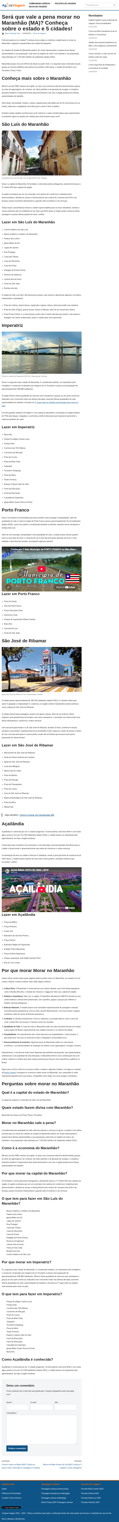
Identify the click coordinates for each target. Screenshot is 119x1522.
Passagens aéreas (50, 1484)
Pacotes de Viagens (65, 4)
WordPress (20, 1519)
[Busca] (114, 5)
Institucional (8, 1484)
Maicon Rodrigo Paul (12, 33)
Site (56, 1402)
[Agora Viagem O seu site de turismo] (13, 5)
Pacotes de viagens (91, 1484)
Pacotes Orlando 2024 (90, 1502)
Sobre (4, 1489)
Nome (9, 1402)
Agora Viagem (10, 1073)
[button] (51, 3)
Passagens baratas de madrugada (55, 1493)
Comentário (11, 1413)
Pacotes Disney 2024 (90, 1493)
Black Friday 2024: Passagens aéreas (57, 1502)
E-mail (33, 1402)
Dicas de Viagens (38, 7)
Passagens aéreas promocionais (54, 1489)
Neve (4, 1519)
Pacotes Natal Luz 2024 (91, 1498)
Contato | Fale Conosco (11, 1498)
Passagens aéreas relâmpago (53, 1498)
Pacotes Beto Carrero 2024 (92, 1489)
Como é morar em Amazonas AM (37, 815)
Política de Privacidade (11, 1493)
